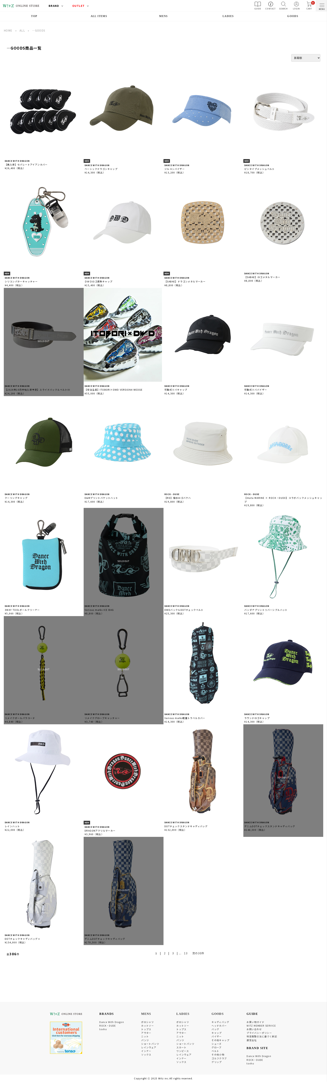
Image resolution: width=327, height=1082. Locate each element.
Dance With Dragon (111, 1022)
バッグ (215, 1029)
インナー (146, 1050)
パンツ (145, 1040)
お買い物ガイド (255, 1022)
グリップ (217, 1061)
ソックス (146, 1054)
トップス (146, 1029)
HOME (8, 30)
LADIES (228, 16)
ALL (22, 30)
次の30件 (198, 953)
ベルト (215, 1050)
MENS (163, 16)
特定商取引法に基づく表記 (262, 1036)
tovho (103, 1029)
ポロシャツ (147, 1022)
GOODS (292, 16)
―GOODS (38, 30)
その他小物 (218, 1054)
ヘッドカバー (219, 1025)
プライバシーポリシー (259, 1032)
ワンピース (182, 1050)
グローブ (217, 1047)
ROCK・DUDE (107, 1025)
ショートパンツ (150, 1043)
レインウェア (148, 1047)
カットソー (147, 1025)
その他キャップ (220, 1040)
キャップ (217, 1032)
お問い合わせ (254, 1029)
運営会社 (252, 1040)
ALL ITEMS (99, 16)
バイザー (217, 1036)
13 (186, 953)
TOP (34, 16)
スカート (181, 1047)
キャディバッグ (220, 1022)
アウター (146, 1032)
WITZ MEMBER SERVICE (261, 1025)
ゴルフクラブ (219, 1058)
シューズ (217, 1043)
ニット (145, 1036)
